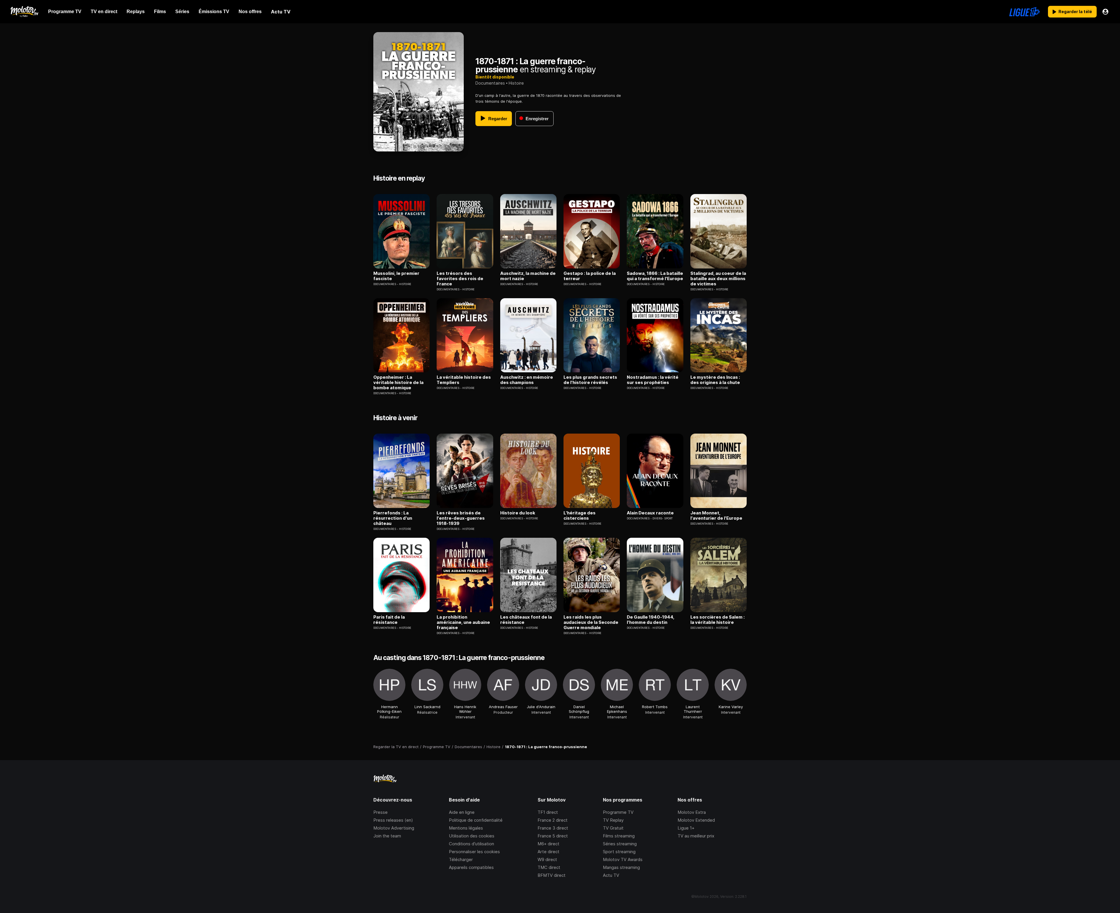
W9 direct (547, 859)
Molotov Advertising (393, 828)
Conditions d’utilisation (471, 843)
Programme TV (618, 812)
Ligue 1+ (686, 828)
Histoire (516, 83)
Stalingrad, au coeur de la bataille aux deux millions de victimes (718, 279)
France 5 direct (553, 836)
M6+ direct (548, 843)
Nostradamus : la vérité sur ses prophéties (652, 380)
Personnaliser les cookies (474, 851)
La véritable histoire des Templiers (464, 380)
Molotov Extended (696, 820)
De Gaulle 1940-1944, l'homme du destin (650, 620)
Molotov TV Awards (623, 859)
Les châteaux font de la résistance (526, 620)
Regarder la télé (1075, 11)
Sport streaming (619, 851)
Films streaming (619, 836)
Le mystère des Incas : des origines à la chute (715, 380)
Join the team (387, 836)
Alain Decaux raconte (650, 513)
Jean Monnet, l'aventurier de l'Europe (716, 515)
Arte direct (548, 851)
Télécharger (461, 859)
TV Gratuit (613, 828)
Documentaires (490, 83)
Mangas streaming (621, 867)
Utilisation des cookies (471, 836)
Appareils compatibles (471, 867)
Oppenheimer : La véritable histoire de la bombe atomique (398, 382)
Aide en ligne (462, 812)
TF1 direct (548, 812)
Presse (380, 812)
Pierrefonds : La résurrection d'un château (392, 518)
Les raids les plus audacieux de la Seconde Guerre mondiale (591, 622)
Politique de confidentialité (476, 820)
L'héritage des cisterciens (580, 515)
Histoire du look (517, 513)
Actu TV (611, 875)
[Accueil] (24, 12)
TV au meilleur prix (696, 836)
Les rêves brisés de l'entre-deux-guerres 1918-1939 (461, 518)
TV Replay (613, 820)
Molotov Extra (692, 812)
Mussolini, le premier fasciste (396, 276)
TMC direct (549, 867)
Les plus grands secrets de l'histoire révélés (590, 380)
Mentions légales (466, 828)
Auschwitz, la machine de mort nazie (528, 276)
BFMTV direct (552, 875)
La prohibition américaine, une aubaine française (463, 622)
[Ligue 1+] (1024, 11)
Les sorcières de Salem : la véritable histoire (717, 620)
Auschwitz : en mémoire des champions (526, 380)
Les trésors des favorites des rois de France (460, 279)
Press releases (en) (393, 820)
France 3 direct (553, 828)
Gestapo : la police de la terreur (590, 276)
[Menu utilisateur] (1105, 11)
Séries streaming (620, 843)
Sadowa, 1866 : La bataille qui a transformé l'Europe (655, 276)
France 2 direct (553, 820)
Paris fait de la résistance (389, 620)
